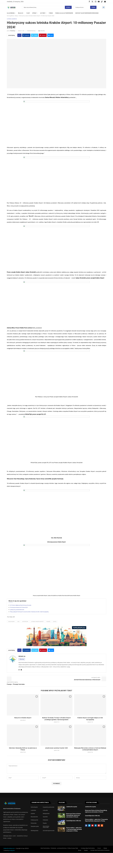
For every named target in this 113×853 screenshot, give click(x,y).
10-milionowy (11, 621)
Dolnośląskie (34, 807)
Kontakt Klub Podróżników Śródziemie (87, 13)
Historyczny (25, 621)
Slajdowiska (11, 13)
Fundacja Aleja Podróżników (64, 13)
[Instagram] (95, 1)
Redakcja (12, 30)
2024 (18, 621)
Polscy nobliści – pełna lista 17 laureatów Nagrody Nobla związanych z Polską (74, 829)
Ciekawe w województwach (40, 802)
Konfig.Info (12, 850)
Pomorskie (33, 823)
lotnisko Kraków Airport (37, 621)
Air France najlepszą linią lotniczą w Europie (20, 605)
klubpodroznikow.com (9, 848)
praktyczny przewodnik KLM (17, 609)
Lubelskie (33, 810)
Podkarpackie (34, 820)
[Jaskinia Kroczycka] (61, 808)
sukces (54, 621)
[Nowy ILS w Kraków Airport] (23, 704)
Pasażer (48, 621)
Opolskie (45, 816)
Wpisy (16, 15)
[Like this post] (20, 35)
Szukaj (68, 7)
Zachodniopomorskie (48, 830)
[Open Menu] (103, 7)
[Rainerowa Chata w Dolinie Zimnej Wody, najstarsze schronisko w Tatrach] (61, 815)
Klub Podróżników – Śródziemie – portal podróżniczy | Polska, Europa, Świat (59, 848)
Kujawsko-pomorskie (48, 807)
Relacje (20, 13)
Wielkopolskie (34, 830)
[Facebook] (89, 1)
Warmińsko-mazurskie (46, 827)
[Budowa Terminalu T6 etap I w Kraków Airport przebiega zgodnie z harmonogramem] (57, 704)
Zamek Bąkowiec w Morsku (73, 820)
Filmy (28, 13)
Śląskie (45, 823)
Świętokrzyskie (35, 826)
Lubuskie (45, 810)
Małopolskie (46, 813)
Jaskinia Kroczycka (71, 806)
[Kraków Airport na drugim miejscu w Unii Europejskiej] (90, 704)
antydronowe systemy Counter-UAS (56, 748)
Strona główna (10, 15)
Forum (93, 7)
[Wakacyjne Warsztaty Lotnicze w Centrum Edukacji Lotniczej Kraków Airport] (90, 735)
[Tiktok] (102, 1)
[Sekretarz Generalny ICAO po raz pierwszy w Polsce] (23, 735)
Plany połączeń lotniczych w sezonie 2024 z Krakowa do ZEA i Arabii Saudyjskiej (29, 611)
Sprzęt (34, 13)
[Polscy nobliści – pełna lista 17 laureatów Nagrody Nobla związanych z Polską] (61, 829)
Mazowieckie (34, 816)
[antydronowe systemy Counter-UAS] (57, 735)
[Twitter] (92, 1)
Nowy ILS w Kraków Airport (22, 718)
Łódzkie (33, 813)
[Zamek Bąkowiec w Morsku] (61, 822)
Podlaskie (45, 820)
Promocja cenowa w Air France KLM (19, 607)
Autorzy (42, 13)
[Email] (105, 1)
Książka (86, 850)
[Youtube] (99, 1)
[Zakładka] (36, 696)
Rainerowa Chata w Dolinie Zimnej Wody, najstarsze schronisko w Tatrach (73, 815)
